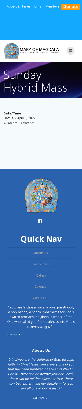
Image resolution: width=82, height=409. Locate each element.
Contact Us (41, 297)
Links (38, 6)
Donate (71, 6)
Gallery (41, 275)
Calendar (41, 286)
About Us (41, 253)
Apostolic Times (19, 6)
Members (52, 6)
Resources (41, 264)
